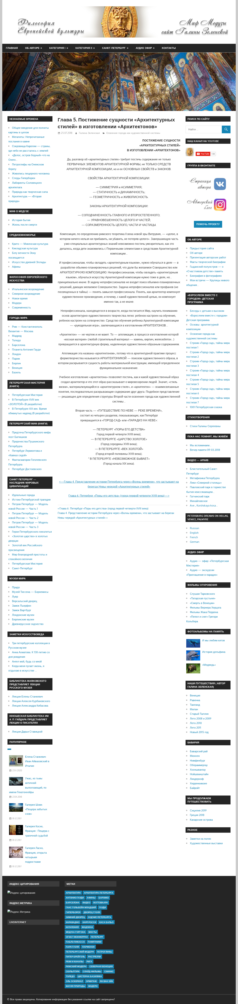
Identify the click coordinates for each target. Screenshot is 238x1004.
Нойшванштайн (199, 774)
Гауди (102, 907)
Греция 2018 (197, 815)
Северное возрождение (26, 293)
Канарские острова (201, 819)
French (194, 537)
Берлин (16, 363)
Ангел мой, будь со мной (27, 661)
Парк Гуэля (72, 947)
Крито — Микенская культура (30, 243)
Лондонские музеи (23, 615)
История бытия (21, 220)
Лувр (15, 596)
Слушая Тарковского (202, 593)
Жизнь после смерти (24, 224)
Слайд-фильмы (92, 971)
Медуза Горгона (75, 932)
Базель (16, 372)
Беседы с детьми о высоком (207, 310)
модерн (93, 986)
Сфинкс (109, 971)
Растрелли (94, 956)
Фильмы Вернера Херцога (205, 607)
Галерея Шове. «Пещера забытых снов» (36, 809)
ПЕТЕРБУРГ (97, 937)
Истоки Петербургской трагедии (31, 499)
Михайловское (199, 501)
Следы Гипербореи (23, 178)
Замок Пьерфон (21, 605)
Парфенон (88, 947)
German (194, 541)
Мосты (93, 932)
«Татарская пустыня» (202, 598)
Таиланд (195, 704)
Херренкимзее (198, 783)
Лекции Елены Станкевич (27, 696)
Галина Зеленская (89, 132)
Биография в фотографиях (206, 275)
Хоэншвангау (198, 769)
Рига (89, 961)
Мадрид (17, 335)
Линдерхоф (197, 779)
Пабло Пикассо (75, 941)
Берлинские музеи (23, 619)
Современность (21, 307)
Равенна (195, 700)
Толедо (16, 340)
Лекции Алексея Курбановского (31, 701)
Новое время (20, 298)
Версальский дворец (24, 601)
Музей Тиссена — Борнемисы (30, 592)
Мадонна (87, 927)
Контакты (169, 47)
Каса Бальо (106, 922)
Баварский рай (199, 751)
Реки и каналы (74, 961)
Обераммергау (199, 765)
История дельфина (213, 652)
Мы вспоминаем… (200, 445)
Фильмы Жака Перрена (204, 612)
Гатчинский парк (199, 496)
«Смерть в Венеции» (202, 603)
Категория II (83, 47)
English (194, 532)
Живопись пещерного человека (30, 173)
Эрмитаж (91, 981)
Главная (12, 47)
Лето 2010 (196, 723)
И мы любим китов (213, 640)
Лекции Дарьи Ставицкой (27, 731)
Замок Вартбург (21, 610)
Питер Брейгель (75, 956)
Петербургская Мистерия (27, 395)
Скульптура (73, 971)
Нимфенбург (197, 760)
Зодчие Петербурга (99, 917)
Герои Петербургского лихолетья (32, 531)
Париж (16, 358)
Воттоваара (100, 902)
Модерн (16, 303)
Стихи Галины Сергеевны (205, 426)
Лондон (16, 354)
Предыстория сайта (202, 248)
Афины (16, 266)
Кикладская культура (25, 248)
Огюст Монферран (77, 937)
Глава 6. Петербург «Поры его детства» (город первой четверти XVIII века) (103, 508)
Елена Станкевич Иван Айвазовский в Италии (37, 761)
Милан (194, 709)
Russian (194, 528)
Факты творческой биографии (207, 262)
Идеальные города (23, 495)
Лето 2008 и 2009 (200, 718)
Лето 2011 (195, 727)
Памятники (94, 941)
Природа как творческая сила (30, 191)
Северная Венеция (101, 966)
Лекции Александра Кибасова (30, 705)
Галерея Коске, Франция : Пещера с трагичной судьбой (37, 831)
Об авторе (32, 47)
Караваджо (72, 922)
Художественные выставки (206, 843)
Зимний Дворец (75, 917)
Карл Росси (89, 922)
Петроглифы (104, 951)
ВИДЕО (86, 902)
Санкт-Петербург (114, 47)
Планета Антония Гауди (26, 349)
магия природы (75, 986)
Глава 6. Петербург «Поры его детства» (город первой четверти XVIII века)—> (118, 495)
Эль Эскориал (74, 981)
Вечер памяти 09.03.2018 (205, 449)
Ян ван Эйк (106, 981)
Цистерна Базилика (90, 976)
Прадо (16, 587)
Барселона (18, 345)
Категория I (57, 47)
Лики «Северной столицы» (206, 482)
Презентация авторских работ (208, 257)
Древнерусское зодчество (27, 624)
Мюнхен (195, 755)
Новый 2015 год (199, 732)
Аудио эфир (144, 47)
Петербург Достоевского (26, 469)
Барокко (104, 897)
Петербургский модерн (80, 951)
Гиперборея (73, 912)
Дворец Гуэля (92, 912)
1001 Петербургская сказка (206, 407)
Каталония (72, 927)
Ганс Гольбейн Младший (81, 907)
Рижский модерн (76, 966)
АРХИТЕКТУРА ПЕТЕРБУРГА (98, 892)
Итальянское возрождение (28, 289)
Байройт (195, 788)
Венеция (17, 367)
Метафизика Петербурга (205, 478)
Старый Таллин (199, 713)
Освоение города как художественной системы (133, 132)
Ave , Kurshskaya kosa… (204, 505)
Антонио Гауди (75, 897)
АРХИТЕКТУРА (73, 892)
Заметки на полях (200, 838)
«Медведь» (209, 664)
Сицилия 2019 (198, 810)
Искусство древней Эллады (29, 262)
